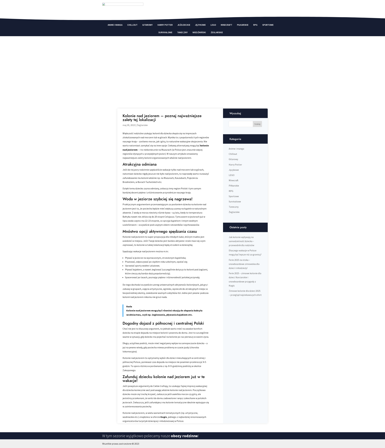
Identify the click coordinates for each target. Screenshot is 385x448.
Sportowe (268, 25)
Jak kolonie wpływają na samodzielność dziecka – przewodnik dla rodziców (241, 241)
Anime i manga (115, 25)
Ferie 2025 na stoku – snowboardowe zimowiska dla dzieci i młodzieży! (244, 263)
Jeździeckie (183, 25)
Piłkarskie (242, 25)
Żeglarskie (217, 32)
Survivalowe (165, 32)
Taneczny (182, 32)
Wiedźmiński (199, 32)
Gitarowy (147, 25)
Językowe (200, 25)
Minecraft (226, 25)
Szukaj (257, 124)
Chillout (132, 25)
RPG (255, 25)
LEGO (213, 25)
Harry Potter (165, 25)
